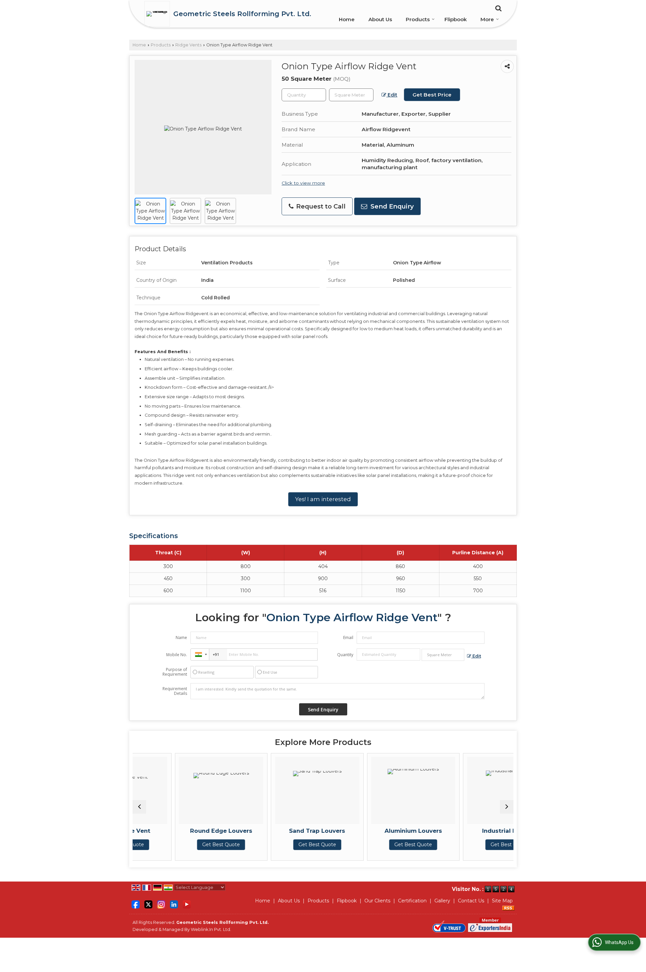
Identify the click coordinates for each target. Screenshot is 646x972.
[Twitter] (148, 904)
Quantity (345, 655)
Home (347, 19)
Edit (391, 95)
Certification (412, 901)
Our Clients (377, 901)
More (487, 19)
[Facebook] (136, 904)
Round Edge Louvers (183, 830)
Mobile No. (176, 655)
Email (348, 637)
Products (418, 19)
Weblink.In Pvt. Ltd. (211, 929)
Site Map (502, 901)
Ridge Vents (188, 44)
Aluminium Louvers (375, 830)
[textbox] (351, 94)
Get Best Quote (183, 845)
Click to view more (303, 183)
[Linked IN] (174, 904)
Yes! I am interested (323, 499)
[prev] (139, 807)
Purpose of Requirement (175, 672)
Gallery (442, 901)
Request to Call (320, 206)
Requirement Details (175, 691)
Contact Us (471, 901)
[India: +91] (199, 654)
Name (181, 637)
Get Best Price (432, 94)
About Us (380, 19)
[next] (506, 807)
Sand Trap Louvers (279, 830)
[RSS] (508, 908)
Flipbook (455, 19)
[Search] (497, 7)
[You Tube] (187, 904)
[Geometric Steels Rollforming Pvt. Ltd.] (158, 14)
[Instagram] (161, 904)
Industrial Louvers (471, 830)
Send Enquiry (391, 206)
